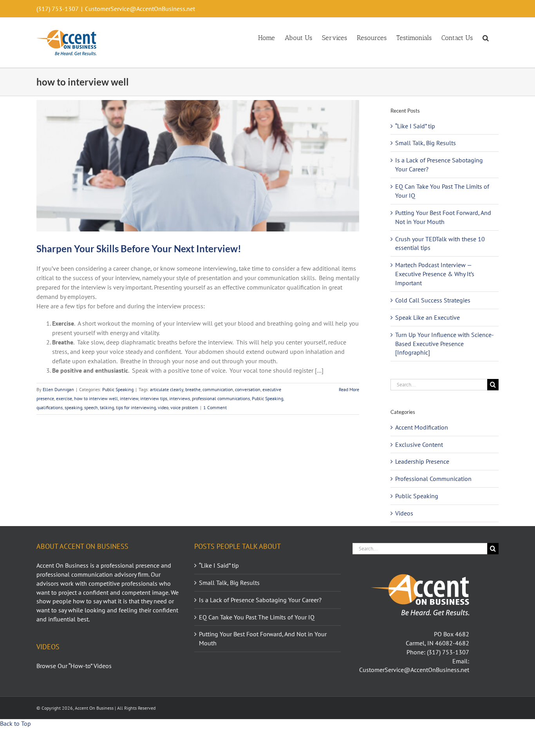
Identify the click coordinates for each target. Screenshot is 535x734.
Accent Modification (421, 427)
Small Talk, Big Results (425, 143)
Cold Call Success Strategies (432, 300)
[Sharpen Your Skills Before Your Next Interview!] (197, 165)
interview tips (153, 398)
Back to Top (15, 723)
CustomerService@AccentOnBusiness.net (140, 9)
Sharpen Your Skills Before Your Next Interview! (138, 248)
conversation (247, 389)
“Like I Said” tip (415, 126)
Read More (349, 389)
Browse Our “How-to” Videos (74, 666)
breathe (193, 389)
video (163, 407)
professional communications (221, 398)
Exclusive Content (419, 444)
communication (217, 389)
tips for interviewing (136, 407)
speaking (73, 407)
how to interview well (96, 398)
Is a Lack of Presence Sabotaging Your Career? (260, 600)
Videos (404, 513)
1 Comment (215, 407)
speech (91, 407)
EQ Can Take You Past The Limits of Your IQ (256, 617)
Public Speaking (118, 389)
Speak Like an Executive (427, 317)
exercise (64, 398)
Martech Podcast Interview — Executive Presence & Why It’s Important (434, 274)
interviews (179, 398)
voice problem (184, 407)
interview (129, 398)
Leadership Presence (422, 461)
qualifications (49, 407)
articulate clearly (166, 389)
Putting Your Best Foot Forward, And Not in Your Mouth (263, 638)
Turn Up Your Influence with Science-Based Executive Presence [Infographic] (444, 344)
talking (107, 407)
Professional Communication (433, 479)
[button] (486, 37)
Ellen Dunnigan (58, 389)
